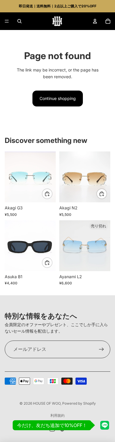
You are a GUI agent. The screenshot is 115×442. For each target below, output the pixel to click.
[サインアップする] (101, 349)
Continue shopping (58, 98)
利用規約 (57, 415)
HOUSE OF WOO (46, 403)
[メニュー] (7, 21)
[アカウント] (94, 21)
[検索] (19, 21)
